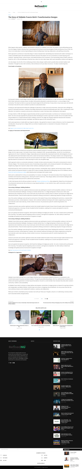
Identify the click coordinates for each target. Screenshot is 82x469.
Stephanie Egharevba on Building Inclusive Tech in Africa (66, 345)
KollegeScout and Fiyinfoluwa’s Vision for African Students (65, 407)
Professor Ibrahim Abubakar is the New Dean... (74, 459)
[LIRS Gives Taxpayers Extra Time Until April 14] (56, 360)
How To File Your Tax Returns (67, 379)
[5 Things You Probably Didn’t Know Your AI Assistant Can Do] (56, 401)
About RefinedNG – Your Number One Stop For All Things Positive (66, 421)
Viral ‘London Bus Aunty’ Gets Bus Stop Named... (41, 325)
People (14, 12)
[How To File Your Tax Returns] (56, 380)
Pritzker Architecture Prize (43, 181)
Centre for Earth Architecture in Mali (17, 172)
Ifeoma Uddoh (73, 452)
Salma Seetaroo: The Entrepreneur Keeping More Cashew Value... (63, 326)
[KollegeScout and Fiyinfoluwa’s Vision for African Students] (56, 408)
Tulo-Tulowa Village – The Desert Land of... (74, 465)
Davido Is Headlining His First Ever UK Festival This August (67, 373)
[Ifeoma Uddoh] (66, 453)
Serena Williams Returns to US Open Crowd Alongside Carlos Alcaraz (67, 428)
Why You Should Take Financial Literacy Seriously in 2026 (67, 414)
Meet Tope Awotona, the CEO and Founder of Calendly (21, 250)
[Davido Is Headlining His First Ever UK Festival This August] (56, 374)
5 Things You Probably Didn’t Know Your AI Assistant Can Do (67, 400)
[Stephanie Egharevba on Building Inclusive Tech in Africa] (56, 346)
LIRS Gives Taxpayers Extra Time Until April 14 (66, 359)
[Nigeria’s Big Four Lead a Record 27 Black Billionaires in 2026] (56, 367)
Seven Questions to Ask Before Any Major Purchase (66, 434)
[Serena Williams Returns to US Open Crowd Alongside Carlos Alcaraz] (56, 428)
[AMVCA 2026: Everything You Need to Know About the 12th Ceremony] (56, 353)
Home (9, 12)
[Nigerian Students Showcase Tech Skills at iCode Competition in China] (56, 442)
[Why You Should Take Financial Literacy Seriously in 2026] (56, 415)
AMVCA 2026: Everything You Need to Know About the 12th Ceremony (67, 352)
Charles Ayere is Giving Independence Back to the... (19, 326)
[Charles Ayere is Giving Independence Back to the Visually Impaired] (19, 317)
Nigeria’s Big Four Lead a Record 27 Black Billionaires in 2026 (67, 366)
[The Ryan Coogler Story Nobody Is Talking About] (56, 387)
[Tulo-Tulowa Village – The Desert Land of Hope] (66, 466)
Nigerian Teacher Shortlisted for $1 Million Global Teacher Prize (22, 128)
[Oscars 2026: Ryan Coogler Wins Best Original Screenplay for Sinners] (56, 394)
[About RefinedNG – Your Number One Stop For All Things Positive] (56, 421)
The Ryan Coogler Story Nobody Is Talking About (66, 386)
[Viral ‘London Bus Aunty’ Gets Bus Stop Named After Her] (41, 317)
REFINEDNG (13, 19)
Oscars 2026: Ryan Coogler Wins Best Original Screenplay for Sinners (67, 393)
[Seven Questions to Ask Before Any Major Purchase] (56, 435)
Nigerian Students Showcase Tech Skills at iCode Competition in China (67, 441)
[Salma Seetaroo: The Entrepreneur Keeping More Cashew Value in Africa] (62, 317)
